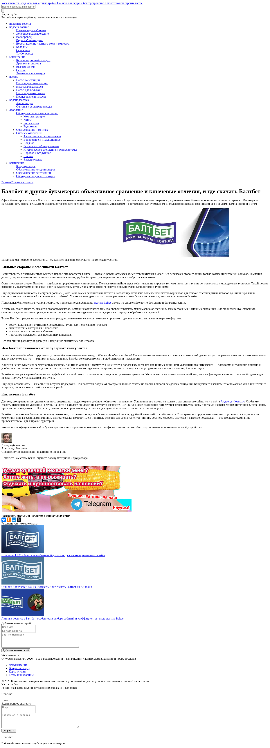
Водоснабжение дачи (29, 40)
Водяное (29, 143)
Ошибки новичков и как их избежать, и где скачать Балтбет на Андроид (46, 586)
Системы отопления (29, 133)
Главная (6, 182)
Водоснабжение (19, 27)
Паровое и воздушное (37, 152)
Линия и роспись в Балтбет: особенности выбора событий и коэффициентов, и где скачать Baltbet (62, 618)
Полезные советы (20, 23)
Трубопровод (24, 53)
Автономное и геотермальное (42, 136)
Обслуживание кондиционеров (35, 169)
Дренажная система (28, 63)
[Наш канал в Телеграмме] (66, 511)
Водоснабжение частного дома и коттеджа (42, 43)
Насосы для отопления (30, 93)
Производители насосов (31, 96)
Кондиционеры (25, 166)
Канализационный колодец (33, 60)
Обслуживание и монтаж (32, 129)
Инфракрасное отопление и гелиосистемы (50, 149)
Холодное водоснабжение (32, 33)
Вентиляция (16, 162)
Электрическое (33, 159)
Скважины (23, 50)
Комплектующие (34, 116)
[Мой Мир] (14, 520)
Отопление (16, 109)
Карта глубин (17, 671)
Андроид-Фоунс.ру (232, 401)
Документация (18, 664)
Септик (21, 70)
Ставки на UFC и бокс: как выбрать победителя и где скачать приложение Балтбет (53, 555)
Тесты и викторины (21, 674)
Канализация (17, 56)
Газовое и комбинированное (41, 146)
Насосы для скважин (29, 89)
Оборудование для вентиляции (35, 176)
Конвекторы (31, 123)
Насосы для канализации (32, 83)
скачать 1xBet (102, 302)
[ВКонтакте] (3, 520)
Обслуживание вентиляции (33, 172)
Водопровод (24, 36)
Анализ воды (24, 103)
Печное (28, 156)
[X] (19, 520)
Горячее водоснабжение (31, 30)
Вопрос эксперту (19, 668)
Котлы (28, 119)
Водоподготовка (19, 99)
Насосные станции (28, 80)
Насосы (13, 76)
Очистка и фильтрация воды (34, 106)
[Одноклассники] (9, 520)
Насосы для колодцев (29, 86)
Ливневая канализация (30, 73)
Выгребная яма (25, 66)
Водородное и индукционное (42, 139)
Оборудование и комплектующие (37, 113)
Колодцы (22, 46)
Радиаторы (30, 126)
